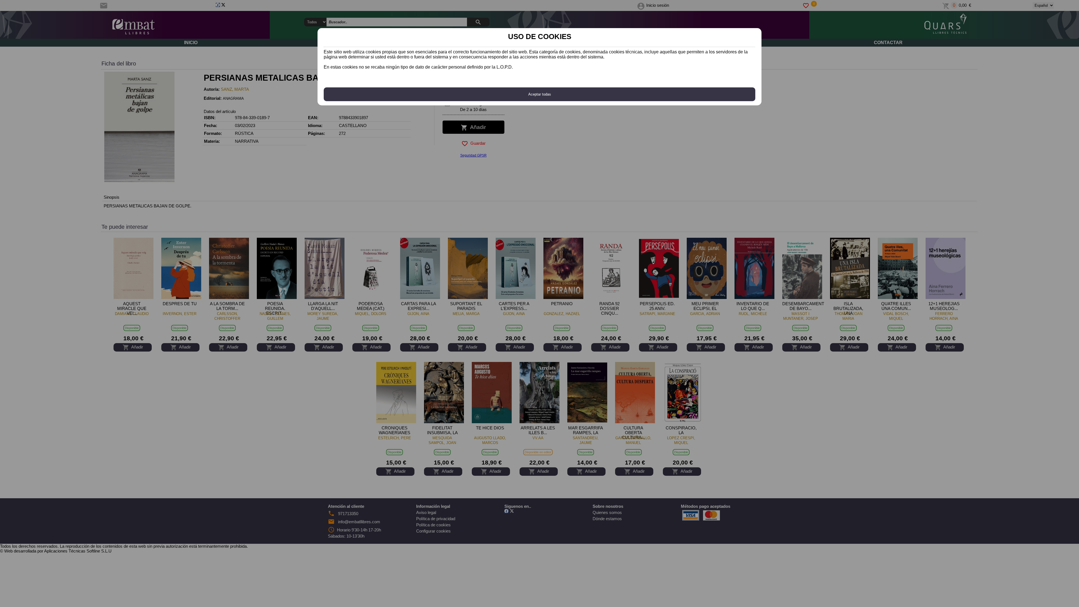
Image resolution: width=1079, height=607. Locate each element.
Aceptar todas (539, 94)
